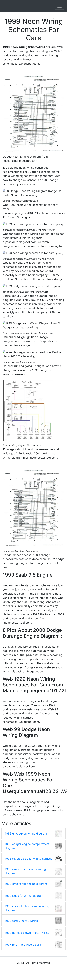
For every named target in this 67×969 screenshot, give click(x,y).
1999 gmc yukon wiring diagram (26, 833)
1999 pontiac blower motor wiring (27, 932)
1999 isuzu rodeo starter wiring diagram (25, 871)
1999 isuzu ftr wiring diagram (24, 895)
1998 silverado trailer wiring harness (28, 858)
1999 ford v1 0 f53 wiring (21, 921)
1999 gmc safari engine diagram (26, 883)
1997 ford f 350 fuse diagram (24, 944)
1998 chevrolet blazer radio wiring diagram (27, 908)
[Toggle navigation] (59, 6)
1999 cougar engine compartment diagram (27, 846)
